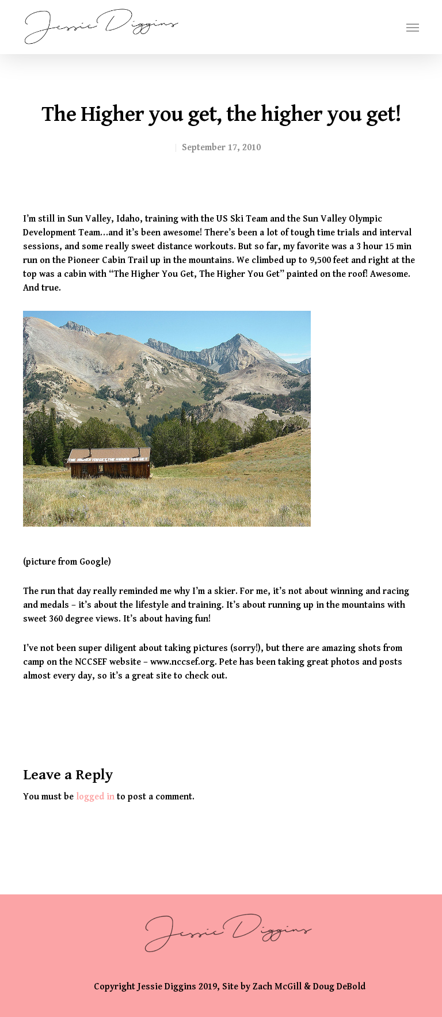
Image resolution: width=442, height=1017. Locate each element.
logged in (95, 796)
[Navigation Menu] (412, 27)
